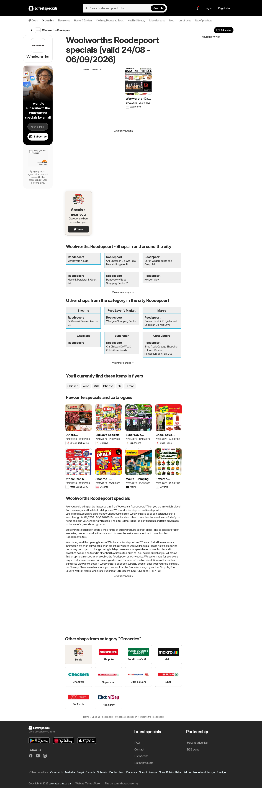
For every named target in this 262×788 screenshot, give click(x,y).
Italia (178, 772)
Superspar (109, 570)
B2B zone (193, 749)
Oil (119, 386)
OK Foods (142, 570)
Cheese (108, 386)
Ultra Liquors (123, 570)
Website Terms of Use (87, 783)
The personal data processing (121, 783)
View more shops (121, 292)
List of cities (185, 20)
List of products (203, 20)
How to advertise (197, 742)
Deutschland (116, 772)
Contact (139, 749)
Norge (211, 772)
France (152, 772)
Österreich (56, 772)
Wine (86, 386)
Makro (87, 570)
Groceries (134, 567)
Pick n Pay (155, 570)
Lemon (129, 386)
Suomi (143, 772)
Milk (96, 386)
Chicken (72, 386)
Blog (171, 20)
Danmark (131, 772)
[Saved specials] (197, 8)
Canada (90, 772)
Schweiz (102, 772)
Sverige (221, 772)
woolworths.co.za (139, 545)
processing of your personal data (38, 181)
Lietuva (187, 772)
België (80, 772)
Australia (69, 772)
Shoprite (164, 567)
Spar (133, 570)
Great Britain (166, 772)
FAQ (137, 742)
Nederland (199, 772)
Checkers (97, 570)
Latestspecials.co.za (60, 783)
